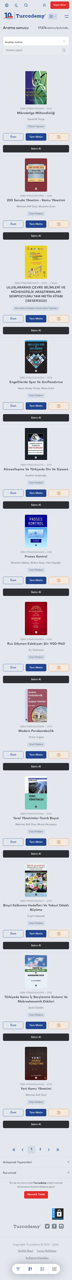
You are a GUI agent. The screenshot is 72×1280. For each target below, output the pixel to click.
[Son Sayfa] (58, 1150)
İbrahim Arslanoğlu (36, 476)
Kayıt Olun (59, 5)
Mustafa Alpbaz (20, 563)
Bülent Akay (37, 563)
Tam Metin (36, 137)
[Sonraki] (49, 1150)
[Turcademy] (25, 1227)
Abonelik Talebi (36, 1194)
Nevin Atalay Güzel (29, 388)
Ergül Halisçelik (36, 916)
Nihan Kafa (47, 388)
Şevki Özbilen (36, 1008)
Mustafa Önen (47, 206)
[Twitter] (47, 1227)
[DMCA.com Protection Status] (58, 1214)
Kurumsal (9, 1172)
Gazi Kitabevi (36, 214)
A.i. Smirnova (36, 650)
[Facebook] (54, 1227)
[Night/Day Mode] (16, 5)
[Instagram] (61, 1227)
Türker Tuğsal (36, 737)
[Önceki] (22, 1150)
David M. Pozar (36, 119)
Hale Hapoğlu (53, 563)
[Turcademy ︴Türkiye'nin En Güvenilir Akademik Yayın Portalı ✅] (24, 16)
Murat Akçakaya (46, 824)
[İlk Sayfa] (14, 1150)
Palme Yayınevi (36, 126)
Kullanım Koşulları (37, 1258)
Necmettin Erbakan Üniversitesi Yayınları (36, 308)
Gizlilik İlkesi (25, 1251)
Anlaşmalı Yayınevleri (17, 1162)
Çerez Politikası (46, 1251)
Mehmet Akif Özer (27, 206)
